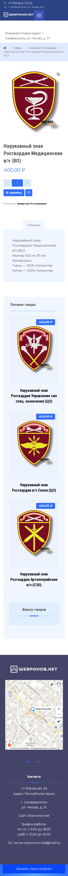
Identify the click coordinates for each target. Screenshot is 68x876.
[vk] (28, 762)
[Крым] (18, 14)
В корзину (14, 192)
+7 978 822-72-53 (20, 3)
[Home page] (4, 47)
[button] (58, 74)
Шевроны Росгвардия (32, 203)
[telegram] (38, 762)
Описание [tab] (33, 225)
